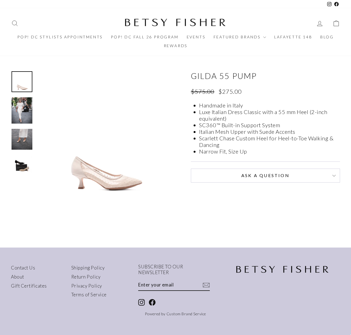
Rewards (176, 45)
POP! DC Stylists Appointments (60, 37)
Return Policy (86, 277)
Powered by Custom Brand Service (175, 313)
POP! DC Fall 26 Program (144, 37)
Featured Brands (238, 37)
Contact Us (23, 268)
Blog (327, 37)
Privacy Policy (86, 286)
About (17, 277)
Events (196, 37)
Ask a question (265, 175)
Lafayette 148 (293, 37)
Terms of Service (89, 294)
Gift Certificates (29, 286)
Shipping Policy (88, 268)
